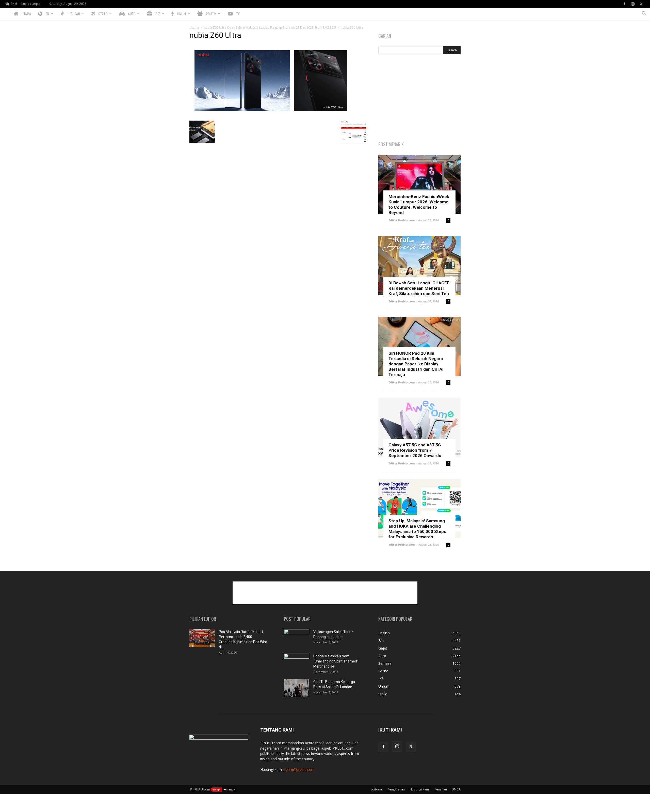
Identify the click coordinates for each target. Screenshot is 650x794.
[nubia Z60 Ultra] (270, 113)
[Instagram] (633, 4)
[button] (644, 14)
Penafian (440, 789)
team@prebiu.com (299, 769)
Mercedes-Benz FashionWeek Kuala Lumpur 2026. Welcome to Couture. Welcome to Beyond (418, 204)
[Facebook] (624, 4)
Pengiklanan (396, 789)
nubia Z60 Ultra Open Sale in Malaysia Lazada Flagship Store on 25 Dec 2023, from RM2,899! (270, 27)
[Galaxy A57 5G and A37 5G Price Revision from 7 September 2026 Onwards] (419, 427)
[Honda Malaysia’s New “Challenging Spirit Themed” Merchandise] (296, 662)
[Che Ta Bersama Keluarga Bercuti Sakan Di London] (296, 688)
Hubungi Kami (420, 789)
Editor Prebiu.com (401, 220)
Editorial (377, 789)
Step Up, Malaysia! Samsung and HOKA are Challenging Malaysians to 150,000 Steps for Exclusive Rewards (417, 528)
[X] (641, 4)
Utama (194, 27)
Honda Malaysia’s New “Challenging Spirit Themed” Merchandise (335, 661)
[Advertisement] (419, 98)
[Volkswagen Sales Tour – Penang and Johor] (296, 638)
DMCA (456, 789)
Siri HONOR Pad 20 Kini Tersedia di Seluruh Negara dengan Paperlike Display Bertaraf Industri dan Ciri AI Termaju (416, 364)
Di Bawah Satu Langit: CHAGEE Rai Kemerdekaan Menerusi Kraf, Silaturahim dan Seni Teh (418, 288)
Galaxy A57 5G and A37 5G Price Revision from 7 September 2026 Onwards (414, 450)
